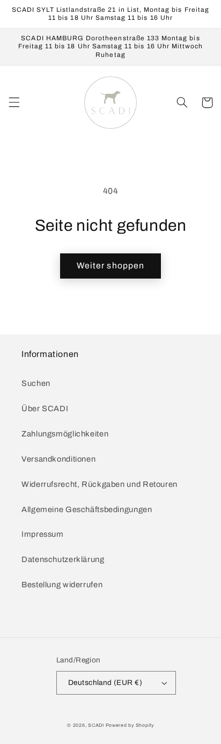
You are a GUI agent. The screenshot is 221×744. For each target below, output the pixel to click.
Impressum (42, 534)
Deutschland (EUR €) (105, 683)
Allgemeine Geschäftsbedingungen (86, 509)
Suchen (35, 383)
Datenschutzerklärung (63, 559)
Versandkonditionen (58, 459)
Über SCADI (44, 408)
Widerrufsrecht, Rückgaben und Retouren (99, 484)
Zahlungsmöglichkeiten (64, 433)
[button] (14, 102)
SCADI (96, 725)
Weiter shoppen (110, 265)
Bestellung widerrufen (61, 584)
